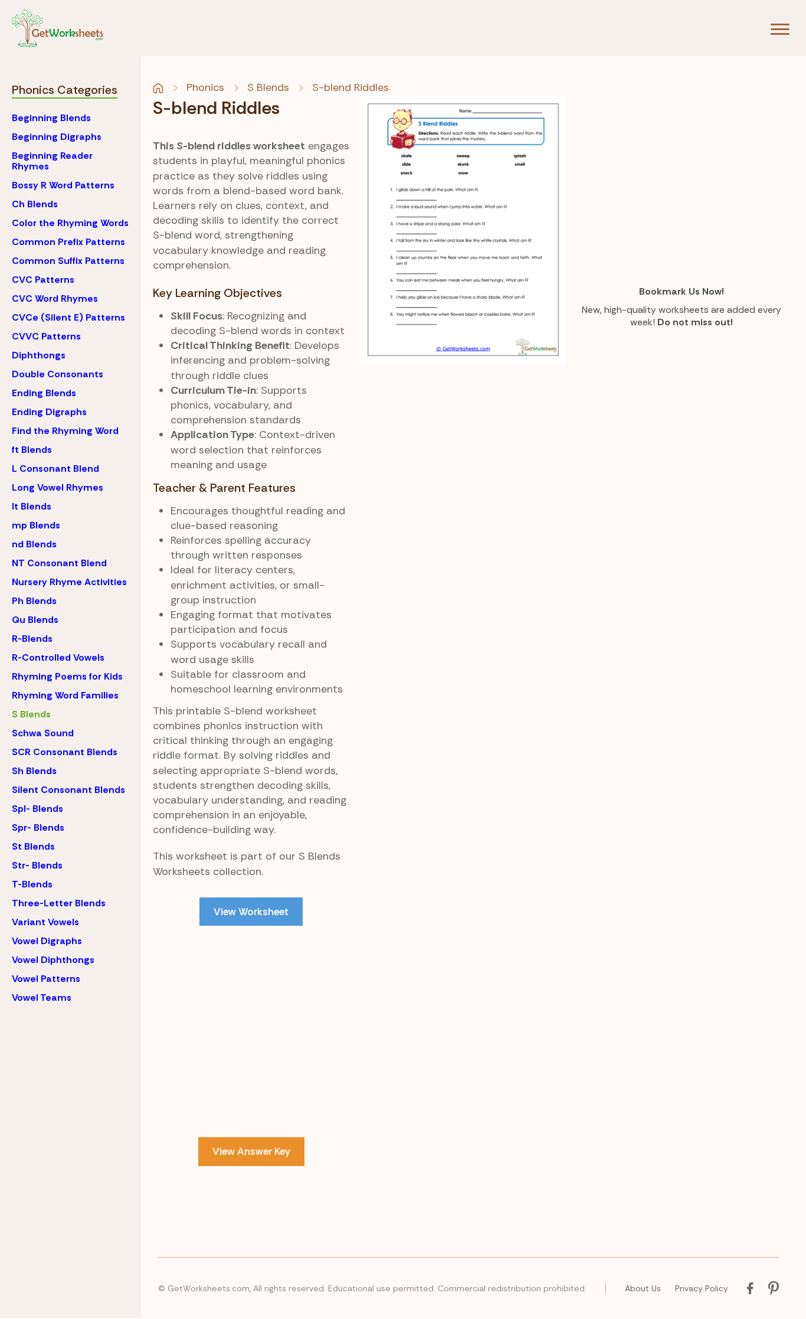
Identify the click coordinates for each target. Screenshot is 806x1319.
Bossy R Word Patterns (63, 185)
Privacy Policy (701, 1288)
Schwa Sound (43, 733)
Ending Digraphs (49, 412)
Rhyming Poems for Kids (67, 676)
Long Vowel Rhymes (57, 487)
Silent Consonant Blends (68, 789)
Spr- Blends (38, 827)
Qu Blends (35, 619)
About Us (643, 1288)
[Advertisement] (251, 1023)
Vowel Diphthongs (53, 960)
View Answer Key (251, 1151)
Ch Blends (35, 204)
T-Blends (32, 884)
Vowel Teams (41, 997)
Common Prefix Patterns (68, 242)
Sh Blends (34, 771)
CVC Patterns (43, 279)
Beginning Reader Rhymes (52, 160)
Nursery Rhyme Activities (69, 582)
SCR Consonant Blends (64, 752)
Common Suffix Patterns (68, 260)
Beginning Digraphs (56, 136)
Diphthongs (38, 355)
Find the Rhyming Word (65, 431)
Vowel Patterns (46, 978)
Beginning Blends (51, 118)
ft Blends (32, 449)
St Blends (33, 846)
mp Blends (36, 525)
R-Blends (32, 638)
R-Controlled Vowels (58, 657)
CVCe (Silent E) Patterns (68, 317)
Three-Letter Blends (59, 903)
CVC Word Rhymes (55, 298)
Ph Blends (34, 601)
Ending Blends (44, 393)
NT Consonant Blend (59, 563)
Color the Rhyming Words (70, 223)
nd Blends (34, 544)
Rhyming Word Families (65, 695)
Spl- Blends (37, 808)
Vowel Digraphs (47, 941)
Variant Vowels (45, 922)
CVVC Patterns (46, 336)
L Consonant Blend (55, 468)
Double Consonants (57, 374)
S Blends (31, 714)
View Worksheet (251, 911)
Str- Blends (37, 865)
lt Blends (31, 506)
